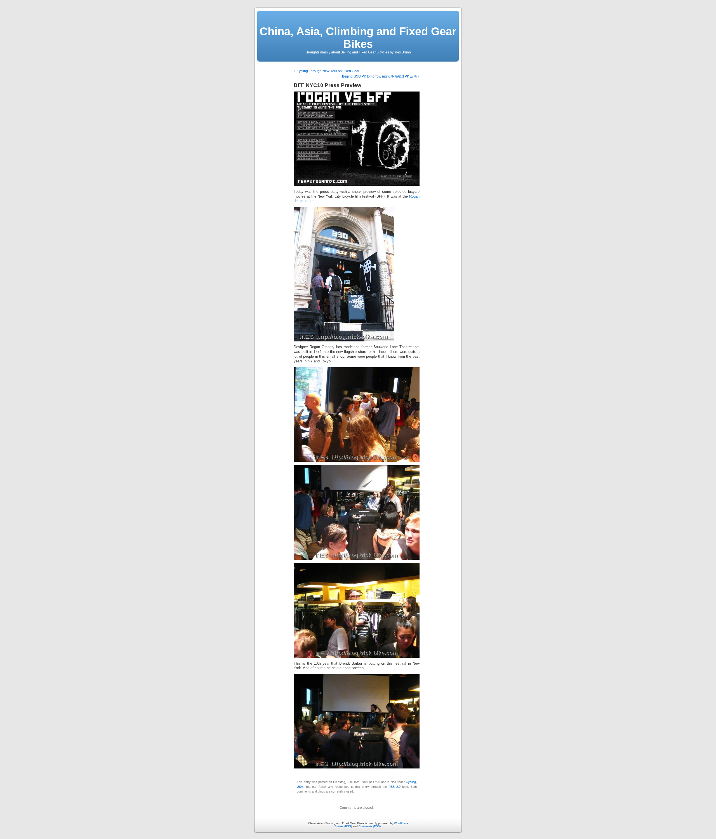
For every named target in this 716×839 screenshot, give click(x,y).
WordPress (401, 823)
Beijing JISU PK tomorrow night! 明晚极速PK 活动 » (381, 76)
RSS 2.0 (394, 786)
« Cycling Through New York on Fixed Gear (326, 71)
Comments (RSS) (370, 826)
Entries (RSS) (343, 826)
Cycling (411, 782)
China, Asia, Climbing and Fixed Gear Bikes (358, 37)
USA (300, 786)
